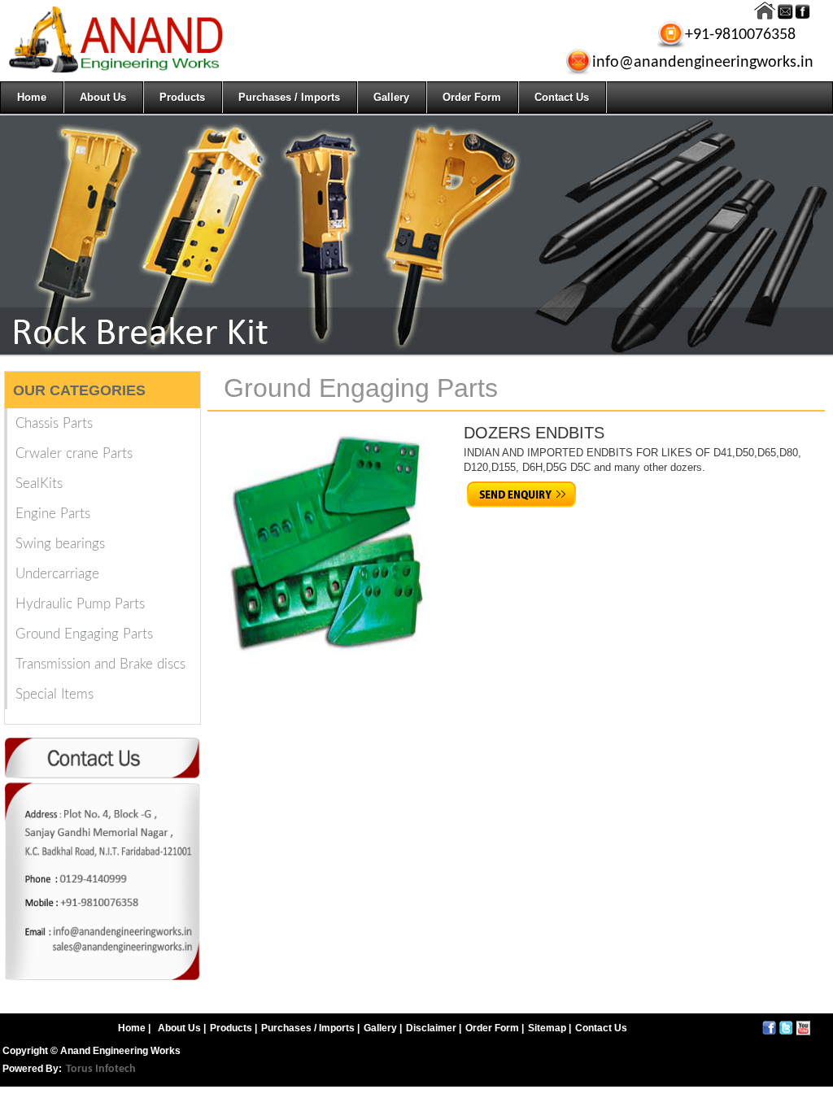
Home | (134, 1028)
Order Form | (494, 1028)
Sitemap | (549, 1028)
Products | (233, 1028)
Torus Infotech (101, 1069)
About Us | (182, 1028)
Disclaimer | (433, 1028)
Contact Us (601, 1028)
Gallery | (383, 1028)
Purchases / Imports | (310, 1028)
